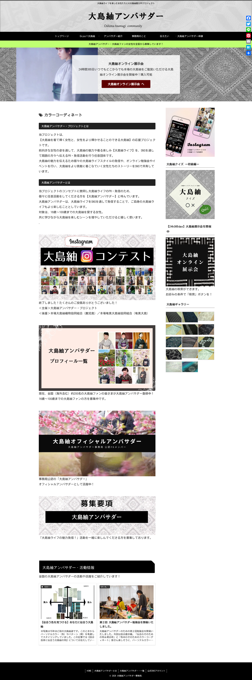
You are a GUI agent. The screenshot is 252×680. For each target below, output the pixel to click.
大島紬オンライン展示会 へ (126, 84)
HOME (89, 671)
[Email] (248, 41)
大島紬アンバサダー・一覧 (132, 671)
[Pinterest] (248, 35)
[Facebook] (248, 18)
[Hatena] (248, 47)
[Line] (248, 30)
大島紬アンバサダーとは (105, 671)
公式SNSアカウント (156, 671)
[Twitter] (248, 24)
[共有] (248, 53)
